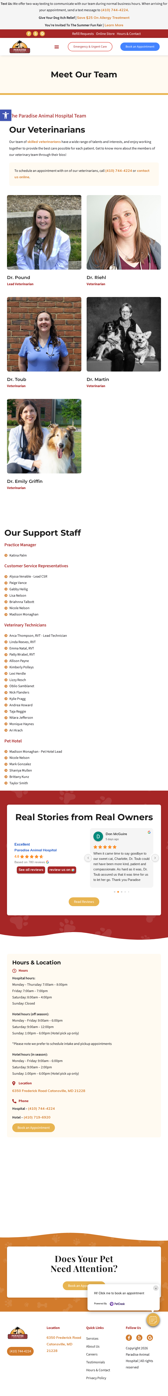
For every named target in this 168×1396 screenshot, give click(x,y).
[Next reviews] (155, 858)
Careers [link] (92, 1354)
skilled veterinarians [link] (44, 142)
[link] (5, 115)
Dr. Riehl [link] (96, 277)
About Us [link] (93, 1346)
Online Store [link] (105, 34)
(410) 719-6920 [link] (37, 1117)
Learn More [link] (113, 25)
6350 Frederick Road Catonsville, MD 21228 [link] (48, 1091)
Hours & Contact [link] (129, 34)
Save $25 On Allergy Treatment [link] (103, 18)
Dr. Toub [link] (16, 379)
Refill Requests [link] (83, 34)
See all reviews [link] (31, 870)
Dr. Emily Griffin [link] (25, 481)
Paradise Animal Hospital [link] (35, 850)
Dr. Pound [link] (18, 277)
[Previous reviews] (88, 858)
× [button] (156, 1288)
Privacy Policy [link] (96, 1378)
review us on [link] (59, 870)
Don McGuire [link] (116, 834)
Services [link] (92, 1338)
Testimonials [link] (95, 1362)
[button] (153, 1319)
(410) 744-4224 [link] (114, 10)
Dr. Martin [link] (98, 379)
